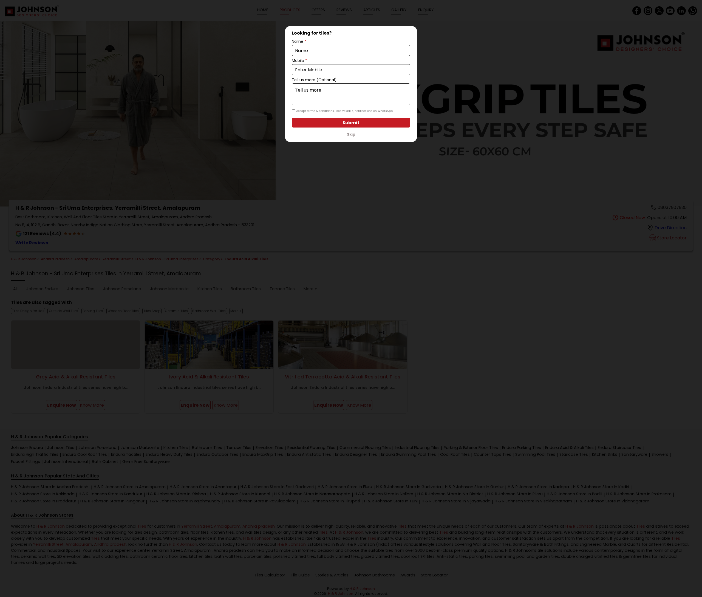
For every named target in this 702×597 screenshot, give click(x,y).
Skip (351, 134)
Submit (351, 123)
